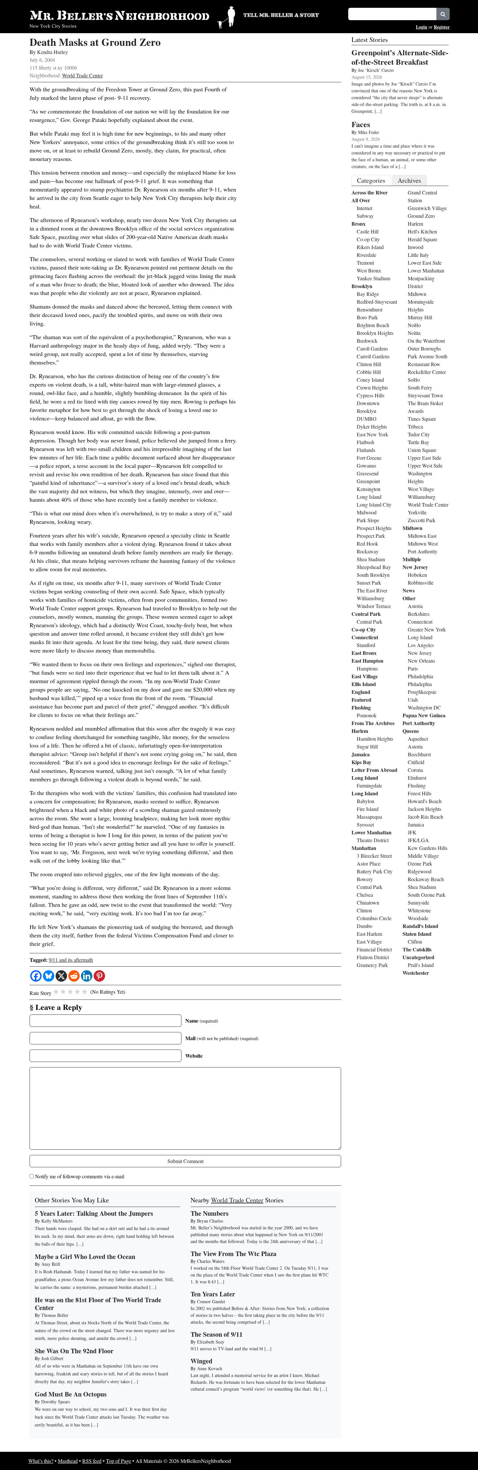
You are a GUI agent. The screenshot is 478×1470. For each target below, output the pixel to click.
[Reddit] (74, 976)
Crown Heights (372, 387)
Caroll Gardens (372, 348)
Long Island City (374, 504)
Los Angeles (421, 645)
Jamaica (361, 754)
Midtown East (422, 535)
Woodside (418, 918)
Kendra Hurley (52, 51)
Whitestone (419, 910)
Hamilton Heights (375, 738)
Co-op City (368, 239)
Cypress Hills (370, 395)
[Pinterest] (99, 976)
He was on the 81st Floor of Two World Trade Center (98, 1303)
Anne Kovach (209, 1368)
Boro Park (367, 317)
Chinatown (368, 902)
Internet (364, 208)
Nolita (414, 332)
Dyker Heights (372, 426)
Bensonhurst (369, 309)
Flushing (361, 707)
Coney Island (370, 379)
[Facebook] (36, 976)
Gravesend (367, 473)
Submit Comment (185, 1161)
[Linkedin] (86, 976)
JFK (412, 832)
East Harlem (369, 933)
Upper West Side (425, 465)
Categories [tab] (371, 180)
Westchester (416, 972)
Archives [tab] (409, 180)
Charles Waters (210, 1261)
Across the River (370, 192)
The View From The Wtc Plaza (233, 1253)
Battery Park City (374, 871)
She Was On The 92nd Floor (74, 1351)
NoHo (414, 325)
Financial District (374, 949)
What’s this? (40, 1460)
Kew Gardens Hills (427, 847)
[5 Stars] (84, 991)
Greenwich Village (427, 208)
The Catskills (417, 949)
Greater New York (427, 629)
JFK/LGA (418, 840)
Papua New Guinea (424, 715)
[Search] (443, 14)
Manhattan (364, 848)
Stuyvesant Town (425, 395)
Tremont (365, 262)
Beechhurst (419, 754)
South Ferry (420, 387)
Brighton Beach (373, 325)
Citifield (416, 762)
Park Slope (368, 520)
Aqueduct (418, 738)
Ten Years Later (213, 1294)
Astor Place (368, 863)
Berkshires (419, 613)
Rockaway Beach (426, 879)
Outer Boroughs (424, 348)
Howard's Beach (425, 801)
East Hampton (367, 660)
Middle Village (423, 855)
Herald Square (422, 239)
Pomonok (367, 715)
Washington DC (424, 707)
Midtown (417, 293)
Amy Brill (50, 1264)
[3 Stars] (70, 991)
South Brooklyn (373, 574)
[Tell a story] (291, 14)
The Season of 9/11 (217, 1334)
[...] (319, 1241)
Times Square (422, 418)
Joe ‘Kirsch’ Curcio (376, 70)
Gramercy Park (372, 964)
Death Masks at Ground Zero (95, 41)
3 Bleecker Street (374, 855)
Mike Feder (368, 132)
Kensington (368, 488)
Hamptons (367, 668)
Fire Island (367, 808)
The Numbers (210, 1213)
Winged (201, 1361)
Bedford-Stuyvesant (377, 301)
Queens (411, 731)
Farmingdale (369, 785)
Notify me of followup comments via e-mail (79, 1176)
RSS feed (91, 1460)
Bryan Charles (210, 1221)
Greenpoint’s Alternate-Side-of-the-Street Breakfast (400, 56)
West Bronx (369, 270)
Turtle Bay (418, 442)
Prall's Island (421, 964)
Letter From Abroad (374, 770)
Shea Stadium (371, 559)
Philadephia (420, 684)
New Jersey (415, 567)
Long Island (369, 496)
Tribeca (415, 426)
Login (421, 26)
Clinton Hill (369, 364)
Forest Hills (420, 793)
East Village (365, 676)
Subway (365, 215)
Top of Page (118, 1460)
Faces (361, 124)
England (361, 691)
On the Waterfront (426, 340)
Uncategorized (418, 957)
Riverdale (366, 254)
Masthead (68, 1460)
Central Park (366, 613)
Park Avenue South (427, 356)
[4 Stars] (77, 991)
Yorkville (417, 512)
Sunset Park (369, 582)
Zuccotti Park (421, 520)
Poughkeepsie (422, 691)
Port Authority (422, 551)
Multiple (412, 559)
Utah (413, 699)
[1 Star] (56, 991)
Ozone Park (420, 863)
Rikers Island (370, 247)
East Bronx (364, 652)
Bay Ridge (368, 293)
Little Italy (418, 254)
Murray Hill (420, 317)
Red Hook (367, 543)
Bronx (358, 223)
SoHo (414, 379)
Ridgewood (420, 871)
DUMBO (367, 418)
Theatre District (373, 840)
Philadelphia (420, 676)
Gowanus (366, 465)
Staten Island (417, 933)
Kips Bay (361, 762)
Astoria (415, 606)
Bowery (365, 879)
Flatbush (365, 442)
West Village (421, 488)
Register (442, 26)
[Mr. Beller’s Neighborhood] (132, 16)
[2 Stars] (63, 991)
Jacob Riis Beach (425, 816)
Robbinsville (420, 582)
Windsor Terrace (374, 606)
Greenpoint (368, 481)
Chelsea (365, 894)
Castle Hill (367, 231)
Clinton (364, 910)
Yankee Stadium (373, 278)
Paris (413, 668)
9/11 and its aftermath (71, 959)
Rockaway (367, 551)
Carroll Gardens (373, 356)
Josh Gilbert (52, 1358)
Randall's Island (420, 926)
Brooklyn (362, 286)
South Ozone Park (426, 894)
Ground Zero (421, 215)
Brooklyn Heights (375, 332)
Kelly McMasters (57, 1221)
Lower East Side (425, 262)
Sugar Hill (367, 746)
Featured (361, 699)
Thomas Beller (54, 1315)
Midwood (367, 512)
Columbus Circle (374, 918)
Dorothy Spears (55, 1401)
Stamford (366, 645)
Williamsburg (370, 598)
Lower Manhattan (372, 832)
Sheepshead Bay (374, 566)
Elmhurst (417, 777)
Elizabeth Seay (210, 1342)
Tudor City (419, 434)
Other (409, 598)
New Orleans (421, 660)
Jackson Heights (424, 808)
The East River (372, 590)
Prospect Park (371, 535)
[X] (61, 976)
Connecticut (365, 637)
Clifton (415, 941)
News (409, 590)
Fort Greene (369, 457)
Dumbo (364, 925)
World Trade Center (82, 75)
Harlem (360, 731)
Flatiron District (373, 957)
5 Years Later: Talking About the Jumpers (94, 1213)
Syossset (365, 824)
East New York (372, 434)
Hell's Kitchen (422, 231)
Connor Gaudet (211, 1301)
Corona (415, 769)
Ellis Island (364, 684)
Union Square (422, 449)
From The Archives (373, 723)
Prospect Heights (374, 527)
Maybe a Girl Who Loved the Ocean (85, 1256)
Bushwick (367, 340)
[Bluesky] (48, 976)
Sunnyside (418, 902)
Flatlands (366, 449)
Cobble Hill (369, 371)
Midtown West (423, 543)
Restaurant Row (424, 364)
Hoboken (417, 574)
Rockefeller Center (427, 371)
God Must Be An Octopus (71, 1394)
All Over (361, 200)
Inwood (415, 247)
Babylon (365, 801)
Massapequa (369, 816)
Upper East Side (424, 457)
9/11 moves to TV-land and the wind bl (227, 1348)
